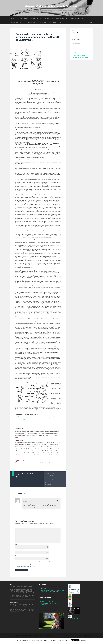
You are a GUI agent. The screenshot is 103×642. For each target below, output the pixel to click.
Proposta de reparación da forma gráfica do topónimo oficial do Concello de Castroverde (37, 36)
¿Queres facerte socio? (17, 22)
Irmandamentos (53, 478)
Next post (49, 484)
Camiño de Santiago (54, 475)
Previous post (49, 482)
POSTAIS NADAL (53, 22)
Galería (47, 18)
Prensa (61, 22)
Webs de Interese (31, 22)
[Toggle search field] (91, 22)
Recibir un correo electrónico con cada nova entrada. (27, 566)
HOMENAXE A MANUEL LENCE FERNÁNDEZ (82, 46)
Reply (58, 500)
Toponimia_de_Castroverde (52, 479)
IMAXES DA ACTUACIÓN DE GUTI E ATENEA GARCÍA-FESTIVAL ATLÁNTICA (82, 55)
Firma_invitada (60, 476)
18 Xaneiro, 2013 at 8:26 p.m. (29, 501)
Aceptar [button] (72, 640)
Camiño (48, 475)
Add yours (58, 494)
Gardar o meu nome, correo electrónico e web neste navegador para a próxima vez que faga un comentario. (37, 561)
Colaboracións (54, 476)
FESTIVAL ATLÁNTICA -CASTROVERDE (81, 57)
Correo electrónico (19, 550)
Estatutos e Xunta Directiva (59, 18)
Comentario (18, 526)
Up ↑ (92, 635)
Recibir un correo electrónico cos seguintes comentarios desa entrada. (30, 564)
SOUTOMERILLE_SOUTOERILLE (47, 601)
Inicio (12, 18)
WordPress (48, 635)
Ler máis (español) (82, 640)
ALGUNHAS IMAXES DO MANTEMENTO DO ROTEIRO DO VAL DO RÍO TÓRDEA (81, 48)
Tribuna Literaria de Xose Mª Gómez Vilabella (29, 18)
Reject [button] (77, 640)
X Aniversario (42, 22)
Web (16, 555)
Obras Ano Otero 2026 (73, 618)
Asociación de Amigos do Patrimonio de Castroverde (51, 6)
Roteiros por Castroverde (77, 18)
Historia (48, 478)
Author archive (17, 477)
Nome (17, 544)
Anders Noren (86, 635)
